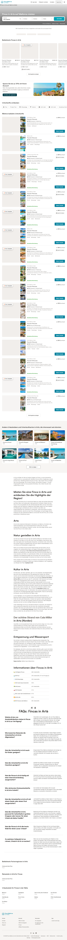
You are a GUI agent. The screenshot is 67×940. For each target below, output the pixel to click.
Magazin (4, 924)
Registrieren (58, 2)
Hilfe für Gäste (22, 920)
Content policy (59, 935)
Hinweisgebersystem (35, 937)
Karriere (3, 920)
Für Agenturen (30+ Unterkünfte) (39, 923)
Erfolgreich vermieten (43, 2)
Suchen (59, 18)
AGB (48, 935)
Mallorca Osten (55, 23)
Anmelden (52, 2)
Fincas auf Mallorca (47, 23)
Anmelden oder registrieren (10, 94)
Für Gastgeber (38, 920)
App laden (34, 2)
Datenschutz (52, 935)
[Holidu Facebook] (36, 933)
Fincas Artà (62, 23)
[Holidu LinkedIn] (33, 933)
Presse (20, 924)
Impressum (43, 935)
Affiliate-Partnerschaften (24, 927)
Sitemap (28, 937)
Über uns (4, 922)
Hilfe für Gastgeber (23, 922)
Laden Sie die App (55, 920)
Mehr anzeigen (33, 467)
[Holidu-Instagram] (31, 933)
